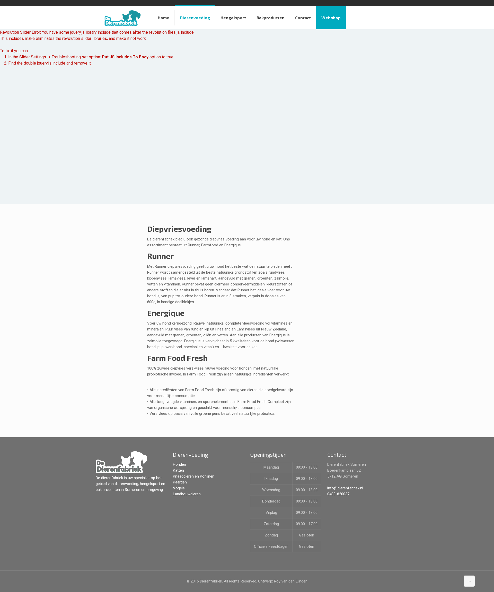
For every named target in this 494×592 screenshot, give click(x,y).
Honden (179, 464)
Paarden (180, 482)
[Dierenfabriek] (123, 17)
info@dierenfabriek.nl (345, 488)
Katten (178, 470)
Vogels (179, 488)
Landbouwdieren (187, 494)
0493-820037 (338, 494)
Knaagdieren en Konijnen (193, 476)
